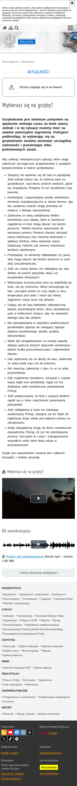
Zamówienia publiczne (15, 691)
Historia (45, 620)
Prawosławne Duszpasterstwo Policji (23, 633)
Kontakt (7, 707)
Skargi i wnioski (25, 713)
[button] (70, 28)
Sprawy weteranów (48, 713)
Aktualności (27, 61)
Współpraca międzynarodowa (42, 624)
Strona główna (10, 61)
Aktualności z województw (34, 594)
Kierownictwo (25, 615)
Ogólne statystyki (28, 646)
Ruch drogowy (11, 598)
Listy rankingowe (12, 684)
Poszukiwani (30, 598)
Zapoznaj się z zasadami (12, 773)
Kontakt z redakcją (10, 753)
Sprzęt (56, 620)
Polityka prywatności (11, 778)
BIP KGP (53, 733)
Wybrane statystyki (52, 646)
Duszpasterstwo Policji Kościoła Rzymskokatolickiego (33, 629)
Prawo (5, 661)
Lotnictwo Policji (64, 598)
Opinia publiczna (12, 655)
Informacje (9, 646)
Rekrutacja (32, 684)
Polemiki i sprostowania (16, 603)
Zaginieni (46, 598)
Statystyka (8, 640)
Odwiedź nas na (10, 732)
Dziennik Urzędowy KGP (17, 667)
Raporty (46, 650)
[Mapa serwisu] (11, 28)
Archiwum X (59, 594)
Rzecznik (8, 713)
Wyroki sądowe (43, 667)
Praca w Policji (10, 674)
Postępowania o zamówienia (19, 697)
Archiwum (8, 701)
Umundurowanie (12, 624)
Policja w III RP (28, 620)
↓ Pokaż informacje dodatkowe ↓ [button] (38, 572)
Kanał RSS (4, 732)
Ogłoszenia (45, 680)
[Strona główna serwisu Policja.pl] (5, 28)
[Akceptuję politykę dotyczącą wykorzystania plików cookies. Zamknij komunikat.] (72, 3)
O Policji (7, 609)
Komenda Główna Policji (49, 615)
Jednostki (8, 615)
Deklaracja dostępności (51, 753)
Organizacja (10, 620)
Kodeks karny (11, 650)
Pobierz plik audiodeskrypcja (25, 556)
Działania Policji (11, 588)
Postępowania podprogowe (54, 697)
